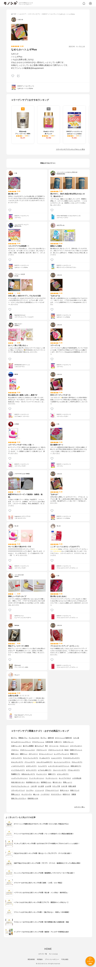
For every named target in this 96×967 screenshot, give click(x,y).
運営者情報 (31, 959)
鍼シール (36, 794)
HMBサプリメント (76, 750)
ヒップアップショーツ (61, 754)
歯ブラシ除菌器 (28, 746)
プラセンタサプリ (74, 770)
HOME (48, 948)
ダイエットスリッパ (46, 754)
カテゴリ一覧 (42, 954)
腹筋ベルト (15, 754)
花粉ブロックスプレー (18, 798)
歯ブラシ (14, 738)
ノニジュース (39, 790)
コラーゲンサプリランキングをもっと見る (70, 149)
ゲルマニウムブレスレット (20, 786)
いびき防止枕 (76, 778)
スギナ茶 (64, 786)
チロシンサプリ (77, 762)
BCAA (67, 750)
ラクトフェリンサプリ (30, 758)
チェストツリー (41, 774)
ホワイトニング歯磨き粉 (63, 738)
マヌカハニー (64, 746)
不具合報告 (64, 959)
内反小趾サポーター (18, 782)
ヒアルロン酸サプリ (45, 770)
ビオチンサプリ (31, 766)
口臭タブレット (68, 742)
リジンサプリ (42, 766)
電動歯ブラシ (23, 738)
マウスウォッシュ (38, 742)
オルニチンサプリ (17, 762)
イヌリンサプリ (16, 758)
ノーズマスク (45, 794)
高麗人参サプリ (76, 766)
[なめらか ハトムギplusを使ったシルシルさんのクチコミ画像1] (19, 32)
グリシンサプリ (29, 762)
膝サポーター (57, 782)
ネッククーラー (26, 794)
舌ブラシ (44, 738)
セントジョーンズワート (62, 762)
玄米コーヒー (64, 790)
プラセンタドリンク (52, 790)
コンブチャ (30, 790)
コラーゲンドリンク (18, 790)
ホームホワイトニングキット (21, 742)
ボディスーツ (33, 754)
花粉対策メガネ (33, 798)
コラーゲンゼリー (76, 746)
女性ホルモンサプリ (28, 774)
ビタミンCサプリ (63, 774)
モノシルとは (53, 954)
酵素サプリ (74, 754)
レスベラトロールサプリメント (58, 766)
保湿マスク (66, 794)
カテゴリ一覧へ (79, 807)
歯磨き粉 (51, 738)
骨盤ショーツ (67, 782)
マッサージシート (51, 778)
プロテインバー (41, 750)
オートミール (53, 746)
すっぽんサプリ (44, 758)
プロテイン (15, 750)
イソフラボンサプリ (18, 770)
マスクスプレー (56, 794)
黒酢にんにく (15, 794)
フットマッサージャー (36, 778)
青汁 (46, 746)
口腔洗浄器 (49, 742)
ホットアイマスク (65, 778)
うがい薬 (76, 738)
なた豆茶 (41, 786)
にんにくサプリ (56, 758)
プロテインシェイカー (27, 750)
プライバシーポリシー (52, 959)
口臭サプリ (58, 742)
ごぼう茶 (34, 786)
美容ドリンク (74, 790)
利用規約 (40, 959)
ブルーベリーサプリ (59, 770)
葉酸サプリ (52, 774)
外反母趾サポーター (33, 782)
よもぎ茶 (48, 786)
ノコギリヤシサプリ (18, 766)
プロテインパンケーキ (55, 750)
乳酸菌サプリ (15, 774)
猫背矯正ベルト (46, 782)
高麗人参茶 (72, 786)
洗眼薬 (73, 794)
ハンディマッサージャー (19, 778)
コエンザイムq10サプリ (44, 762)
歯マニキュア (39, 746)
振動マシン (24, 754)
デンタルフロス (34, 738)
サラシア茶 (56, 786)
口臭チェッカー (16, 746)
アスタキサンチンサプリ (71, 758)
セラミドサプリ (31, 770)
